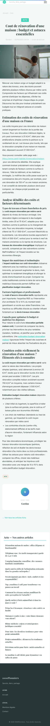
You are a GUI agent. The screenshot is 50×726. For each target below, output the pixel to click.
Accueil (5, 13)
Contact (5, 711)
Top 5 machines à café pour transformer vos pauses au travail (23, 585)
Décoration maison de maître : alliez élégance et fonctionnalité (24, 546)
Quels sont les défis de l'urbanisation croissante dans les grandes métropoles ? (24, 570)
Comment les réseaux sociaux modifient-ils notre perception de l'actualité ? (23, 593)
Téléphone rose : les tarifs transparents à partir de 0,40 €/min (24, 554)
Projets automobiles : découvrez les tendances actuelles (23, 640)
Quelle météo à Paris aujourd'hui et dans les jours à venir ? (23, 601)
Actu (11, 13)
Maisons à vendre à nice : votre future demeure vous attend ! (24, 617)
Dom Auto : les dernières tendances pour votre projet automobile (24, 632)
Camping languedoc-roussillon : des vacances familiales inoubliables (23, 562)
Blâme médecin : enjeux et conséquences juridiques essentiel (21, 625)
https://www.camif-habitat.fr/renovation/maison (23, 158)
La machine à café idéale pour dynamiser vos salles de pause (23, 656)
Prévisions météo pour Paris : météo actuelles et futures (24, 648)
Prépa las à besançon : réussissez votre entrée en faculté (25, 609)
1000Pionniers (10, 678)
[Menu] (45, 2)
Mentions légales (8, 707)
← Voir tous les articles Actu (14, 518)
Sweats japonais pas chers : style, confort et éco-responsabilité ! (24, 578)
